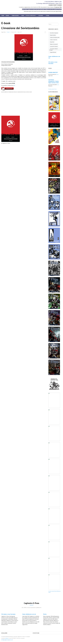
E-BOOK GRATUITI (53, 72)
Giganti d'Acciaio (53, 52)
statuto (6, 638)
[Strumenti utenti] (45, 32)
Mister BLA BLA (53, 35)
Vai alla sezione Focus (52, 89)
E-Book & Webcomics (31, 15)
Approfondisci (58, 11)
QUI (14, 85)
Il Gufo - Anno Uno (53, 39)
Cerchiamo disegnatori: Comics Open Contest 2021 (53, 81)
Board (7, 15)
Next (51, 95)
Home (2, 15)
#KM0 (22, 15)
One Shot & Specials (54, 32)
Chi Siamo (40, 15)
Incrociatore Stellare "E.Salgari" (53, 49)
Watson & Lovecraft (53, 44)
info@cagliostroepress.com (7, 639)
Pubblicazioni (15, 15)
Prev (49, 95)
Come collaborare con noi (54, 57)
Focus (57, 74)
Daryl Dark (52, 42)
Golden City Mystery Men (54, 37)
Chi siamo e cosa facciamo (52, 62)
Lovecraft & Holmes (54, 46)
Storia (47, 15)
